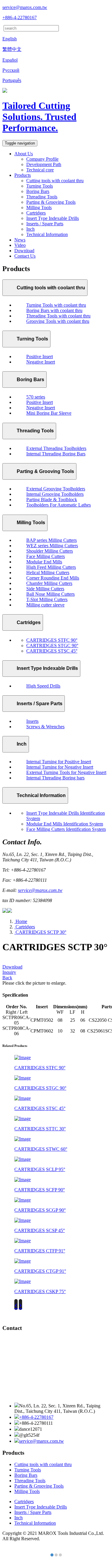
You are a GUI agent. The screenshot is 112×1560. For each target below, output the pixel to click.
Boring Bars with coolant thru (54, 310)
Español (10, 60)
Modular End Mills (44, 561)
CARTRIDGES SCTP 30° (40, 932)
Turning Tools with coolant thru (56, 305)
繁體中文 (12, 49)
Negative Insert (40, 361)
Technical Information (47, 234)
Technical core (40, 169)
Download (24, 250)
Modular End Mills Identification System (64, 823)
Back (7, 977)
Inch (30, 229)
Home (20, 921)
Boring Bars (37, 191)
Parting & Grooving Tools (51, 202)
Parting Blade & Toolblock (51, 499)
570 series (35, 396)
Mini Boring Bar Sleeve (48, 413)
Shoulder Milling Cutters (49, 551)
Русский (10, 70)
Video (20, 245)
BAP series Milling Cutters (51, 540)
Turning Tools (39, 185)
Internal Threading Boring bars (55, 777)
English (9, 38)
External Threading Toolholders (56, 448)
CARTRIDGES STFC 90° (51, 640)
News (19, 239)
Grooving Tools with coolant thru (57, 321)
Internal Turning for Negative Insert (59, 767)
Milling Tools (39, 207)
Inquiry (9, 972)
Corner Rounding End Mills (52, 577)
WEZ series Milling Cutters (52, 545)
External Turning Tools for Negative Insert (66, 772)
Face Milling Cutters (45, 556)
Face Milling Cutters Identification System (66, 829)
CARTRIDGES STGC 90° (52, 645)
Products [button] (22, 175)
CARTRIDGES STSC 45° (51, 650)
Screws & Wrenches (45, 726)
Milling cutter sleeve (45, 604)
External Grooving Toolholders (55, 488)
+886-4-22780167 (19, 17)
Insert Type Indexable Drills (52, 218)
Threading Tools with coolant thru (58, 315)
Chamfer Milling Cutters (49, 583)
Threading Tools (41, 196)
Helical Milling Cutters (47, 572)
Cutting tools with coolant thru (55, 180)
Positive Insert (39, 356)
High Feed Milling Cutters (51, 567)
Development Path (43, 164)
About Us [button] (23, 153)
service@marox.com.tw (24, 7)
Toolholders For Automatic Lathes (58, 504)
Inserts (32, 721)
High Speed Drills (43, 685)
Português (11, 80)
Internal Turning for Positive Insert (58, 761)
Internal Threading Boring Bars (55, 453)
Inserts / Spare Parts (44, 223)
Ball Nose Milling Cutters (50, 594)
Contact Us (25, 256)
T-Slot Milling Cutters (46, 599)
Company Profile (42, 159)
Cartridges (36, 212)
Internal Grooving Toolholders (55, 494)
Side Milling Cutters (45, 588)
